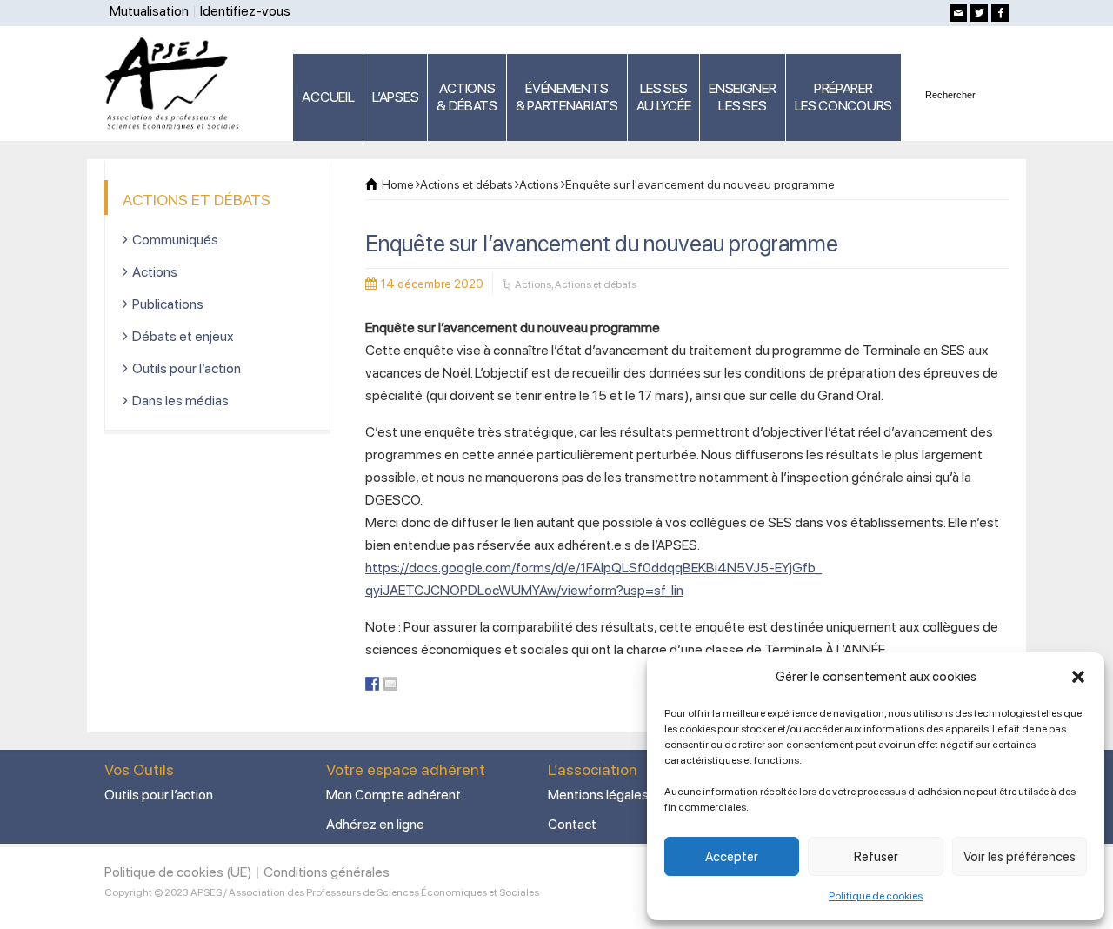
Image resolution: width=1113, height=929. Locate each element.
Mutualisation (149, 11)
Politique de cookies (876, 896)
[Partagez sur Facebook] (372, 684)
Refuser (876, 857)
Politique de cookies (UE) (178, 872)
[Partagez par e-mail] (390, 684)
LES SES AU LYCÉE (663, 97)
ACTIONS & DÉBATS (467, 97)
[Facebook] (1000, 13)
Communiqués (175, 239)
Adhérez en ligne (375, 824)
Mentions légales (598, 794)
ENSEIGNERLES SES (742, 97)
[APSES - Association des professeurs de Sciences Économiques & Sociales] (177, 82)
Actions (533, 284)
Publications (167, 304)
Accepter (731, 857)
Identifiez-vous (245, 11)
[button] (1078, 676)
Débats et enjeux (183, 336)
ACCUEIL (328, 97)
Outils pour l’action (186, 368)
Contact (572, 824)
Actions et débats (595, 284)
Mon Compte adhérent (393, 794)
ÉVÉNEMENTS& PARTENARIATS (567, 97)
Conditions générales (326, 872)
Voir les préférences (1019, 857)
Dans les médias (180, 400)
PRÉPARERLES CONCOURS (843, 97)
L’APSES (395, 97)
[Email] (958, 13)
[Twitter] (979, 13)
